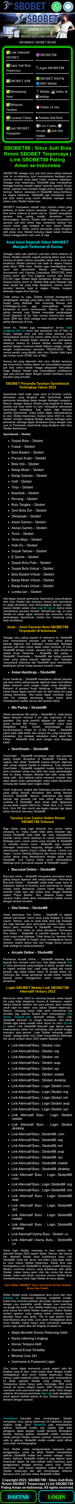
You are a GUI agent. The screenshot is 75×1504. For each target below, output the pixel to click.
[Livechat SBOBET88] (68, 10)
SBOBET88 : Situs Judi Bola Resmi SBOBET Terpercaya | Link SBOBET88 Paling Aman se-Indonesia (37, 1483)
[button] (68, 6)
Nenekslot (40, 1424)
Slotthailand (10, 1418)
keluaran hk (11, 1298)
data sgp (46, 1393)
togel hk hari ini (46, 608)
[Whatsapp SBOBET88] (56, 10)
